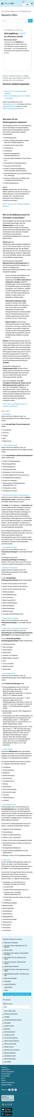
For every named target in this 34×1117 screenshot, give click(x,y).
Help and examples (10, 978)
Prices (3, 1080)
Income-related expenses (13, 80)
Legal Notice (8, 987)
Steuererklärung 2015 (9, 104)
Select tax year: (8, 1004)
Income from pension (11, 1038)
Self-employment (9, 1032)
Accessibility (5, 1076)
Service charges (8, 749)
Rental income (9, 76)
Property (27, 78)
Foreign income (9, 1035)
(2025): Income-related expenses (13, 108)
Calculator (7, 981)
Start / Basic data (10, 1011)
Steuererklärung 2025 (9, 106)
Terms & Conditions (7, 1072)
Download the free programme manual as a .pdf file (17, 994)
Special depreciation (9, 673)
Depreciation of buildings (11, 618)
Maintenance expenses (10, 568)
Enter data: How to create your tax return (15, 958)
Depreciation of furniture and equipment (15, 628)
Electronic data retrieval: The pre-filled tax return (16, 953)
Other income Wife (10, 1044)
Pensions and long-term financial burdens (16, 495)
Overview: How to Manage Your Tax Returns (15, 946)
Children (7, 1017)
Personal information (11, 1014)
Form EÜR (7, 1062)
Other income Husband (11, 1041)
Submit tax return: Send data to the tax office (16, 970)
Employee (7, 1023)
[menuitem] (26, 4)
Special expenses (9, 1053)
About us (4, 1067)
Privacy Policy (6, 1074)
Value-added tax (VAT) (10, 547)
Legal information (10, 984)
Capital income (9, 1026)
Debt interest (7, 414)
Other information (10, 1059)
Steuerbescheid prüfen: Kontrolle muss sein (16, 974)
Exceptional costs (10, 1056)
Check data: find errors (11, 966)
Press (6, 990)
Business (7, 1029)
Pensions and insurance (12, 1050)
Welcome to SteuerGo (11, 943)
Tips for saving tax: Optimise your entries (15, 962)
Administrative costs (9, 805)
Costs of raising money (10, 445)
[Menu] (2, 3)
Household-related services (12, 1020)
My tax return (8, 950)
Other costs (6, 860)
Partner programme (8, 1082)
